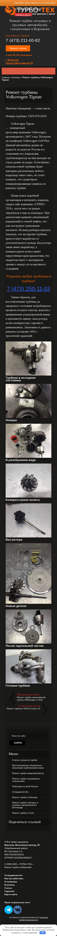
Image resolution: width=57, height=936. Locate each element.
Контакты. (9, 885)
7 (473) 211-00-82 (23, 40)
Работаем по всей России (25, 786)
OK (42, 932)
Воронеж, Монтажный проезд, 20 (22, 845)
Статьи (8, 888)
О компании (10, 881)
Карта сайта (10, 894)
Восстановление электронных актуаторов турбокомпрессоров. (28, 766)
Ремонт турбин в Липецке (25, 797)
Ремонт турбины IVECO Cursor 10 (23, 708)
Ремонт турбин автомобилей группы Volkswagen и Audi (31, 698)
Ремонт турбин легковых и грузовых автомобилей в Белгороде (25, 805)
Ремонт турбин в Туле (23, 813)
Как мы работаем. (14, 878)
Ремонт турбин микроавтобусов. (28, 773)
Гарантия (9, 891)
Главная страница (11, 77)
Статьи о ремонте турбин (24, 760)
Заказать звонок (17, 48)
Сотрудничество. (20, 792)
